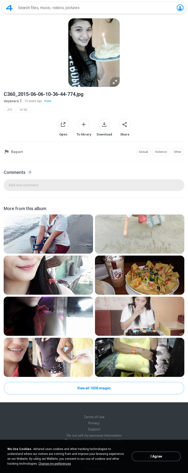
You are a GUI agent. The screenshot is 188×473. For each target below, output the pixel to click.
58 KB (23, 110)
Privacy (94, 423)
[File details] (48, 234)
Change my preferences (54, 463)
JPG (9, 110)
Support (94, 429)
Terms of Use (94, 417)
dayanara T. (13, 101)
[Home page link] (9, 7)
